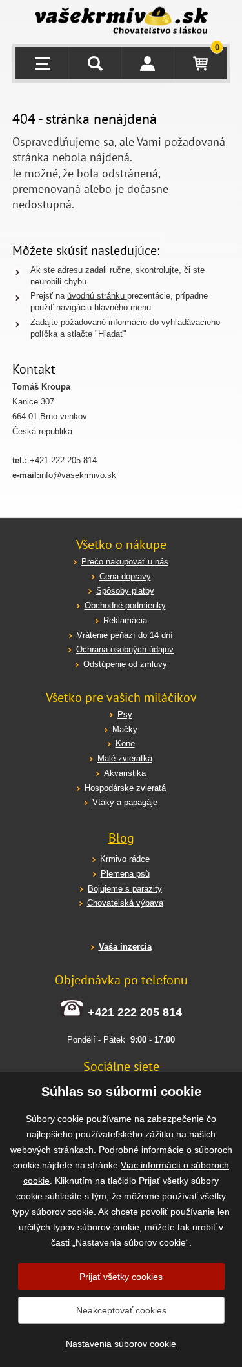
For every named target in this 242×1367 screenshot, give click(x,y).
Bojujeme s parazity (125, 888)
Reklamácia (125, 620)
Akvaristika (125, 773)
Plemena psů (125, 874)
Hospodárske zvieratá (125, 788)
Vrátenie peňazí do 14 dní (125, 635)
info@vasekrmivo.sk (77, 475)
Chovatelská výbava (125, 903)
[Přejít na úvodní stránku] (121, 21)
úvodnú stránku (97, 296)
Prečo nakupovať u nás (124, 561)
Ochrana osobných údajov (125, 649)
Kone (125, 743)
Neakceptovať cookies (121, 1310)
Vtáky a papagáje (124, 802)
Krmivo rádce (125, 859)
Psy (124, 714)
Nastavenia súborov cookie (121, 1344)
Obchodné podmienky (125, 605)
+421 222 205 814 (135, 1012)
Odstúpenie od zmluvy (125, 664)
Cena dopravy (125, 576)
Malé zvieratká (124, 758)
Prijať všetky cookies (121, 1277)
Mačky (124, 729)
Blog (121, 838)
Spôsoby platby (125, 590)
